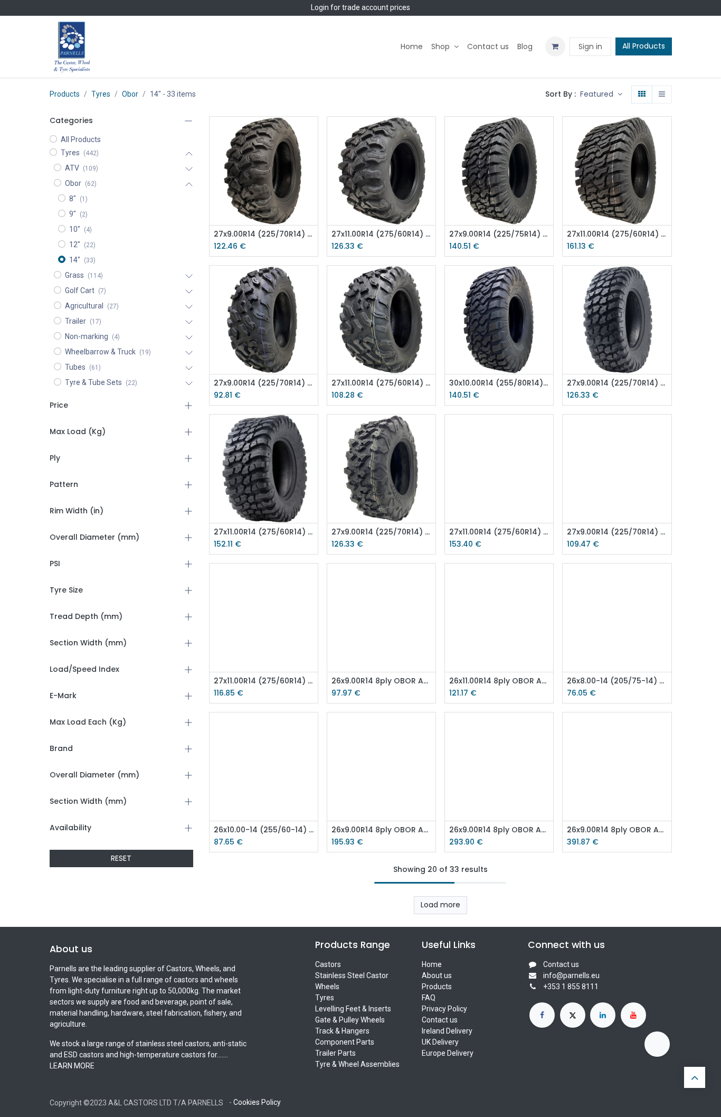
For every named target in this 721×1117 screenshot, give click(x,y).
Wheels (327, 986)
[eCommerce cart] (555, 46)
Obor (130, 94)
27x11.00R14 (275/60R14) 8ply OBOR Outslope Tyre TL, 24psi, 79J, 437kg (381, 234)
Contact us (440, 1020)
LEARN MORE (72, 1066)
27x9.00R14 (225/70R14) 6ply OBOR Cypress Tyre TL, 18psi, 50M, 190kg (264, 383)
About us (437, 975)
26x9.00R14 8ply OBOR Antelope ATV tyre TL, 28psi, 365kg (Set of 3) (499, 829)
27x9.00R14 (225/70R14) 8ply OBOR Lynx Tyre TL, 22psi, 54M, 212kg (381, 532)
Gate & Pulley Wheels (350, 1020)
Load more (440, 904)
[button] (601, 95)
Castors (328, 964)
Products (65, 94)
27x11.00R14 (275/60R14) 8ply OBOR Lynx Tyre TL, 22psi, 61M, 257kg (499, 532)
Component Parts (344, 1042)
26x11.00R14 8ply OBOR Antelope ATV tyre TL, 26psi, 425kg (499, 681)
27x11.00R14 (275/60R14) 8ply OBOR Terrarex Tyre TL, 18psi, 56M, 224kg (264, 532)
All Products (643, 46)
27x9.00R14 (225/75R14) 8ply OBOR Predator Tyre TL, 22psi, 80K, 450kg (499, 234)
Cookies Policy (257, 1102)
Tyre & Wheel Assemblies (357, 1064)
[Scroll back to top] (694, 1077)
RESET (121, 858)
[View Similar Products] (311, 205)
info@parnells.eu (571, 975)
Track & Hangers (342, 1031)
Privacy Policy (444, 1009)
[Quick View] (311, 134)
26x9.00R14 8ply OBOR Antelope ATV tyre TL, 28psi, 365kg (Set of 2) (381, 829)
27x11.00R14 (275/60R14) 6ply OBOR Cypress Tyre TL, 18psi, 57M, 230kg (381, 383)
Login (320, 7)
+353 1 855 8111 (571, 986)
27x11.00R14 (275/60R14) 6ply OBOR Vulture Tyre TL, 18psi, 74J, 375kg (264, 681)
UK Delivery (440, 1042)
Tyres (100, 94)
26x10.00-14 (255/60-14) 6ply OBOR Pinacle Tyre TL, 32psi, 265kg (264, 829)
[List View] (662, 95)
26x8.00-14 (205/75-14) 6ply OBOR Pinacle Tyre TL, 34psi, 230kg (617, 681)
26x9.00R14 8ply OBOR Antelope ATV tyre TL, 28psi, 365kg (381, 681)
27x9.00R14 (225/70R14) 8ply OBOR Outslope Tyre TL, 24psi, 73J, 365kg (264, 234)
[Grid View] (641, 95)
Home (432, 964)
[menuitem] (411, 47)
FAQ (428, 997)
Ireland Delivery (447, 1031)
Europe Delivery (447, 1053)
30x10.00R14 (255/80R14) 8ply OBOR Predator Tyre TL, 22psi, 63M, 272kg (499, 383)
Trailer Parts (335, 1053)
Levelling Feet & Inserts (353, 1009)
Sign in (590, 46)
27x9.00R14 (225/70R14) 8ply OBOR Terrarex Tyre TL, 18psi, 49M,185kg (617, 383)
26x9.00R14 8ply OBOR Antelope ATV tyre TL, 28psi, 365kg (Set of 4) (617, 829)
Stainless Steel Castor (351, 975)
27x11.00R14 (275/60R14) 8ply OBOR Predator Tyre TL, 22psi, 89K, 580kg (617, 234)
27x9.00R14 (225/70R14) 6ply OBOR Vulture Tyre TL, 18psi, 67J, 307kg (617, 532)
